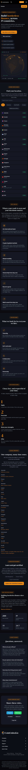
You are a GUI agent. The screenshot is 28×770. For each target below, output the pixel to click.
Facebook (10, 716)
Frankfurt (6, 485)
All (3, 104)
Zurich (2, 533)
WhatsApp (17, 712)
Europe (24, 104)
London (2, 547)
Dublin (2, 489)
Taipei (2, 538)
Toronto (7, 476)
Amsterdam (3, 507)
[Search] (11, 2)
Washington (11, 553)
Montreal (3, 476)
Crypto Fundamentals (14, 579)
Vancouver (11, 476)
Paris (2, 480)
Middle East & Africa (14, 108)
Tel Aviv (2, 494)
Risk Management (9, 576)
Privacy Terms (18, 753)
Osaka (2, 503)
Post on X (18, 716)
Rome (5, 498)
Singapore (3, 520)
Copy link (14, 720)
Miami (15, 551)
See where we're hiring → (9, 32)
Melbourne (3, 472)
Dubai (7, 542)
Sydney (7, 472)
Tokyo (5, 503)
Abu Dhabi (3, 542)
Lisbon (2, 516)
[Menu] (26, 2)
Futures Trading (19, 576)
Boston (2, 551)
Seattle (7, 553)
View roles (24, 6)
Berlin (2, 485)
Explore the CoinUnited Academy (14, 583)
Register (21, 2)
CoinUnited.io (5, 2)
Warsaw (2, 511)
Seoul (2, 525)
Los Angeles (11, 551)
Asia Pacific (16, 104)
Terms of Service (10, 753)
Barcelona (3, 529)
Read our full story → (6, 609)
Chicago (6, 551)
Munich (9, 485)
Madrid (7, 529)
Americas (9, 104)
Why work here (6, 36)
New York (19, 551)
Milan (2, 498)
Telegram (10, 712)
